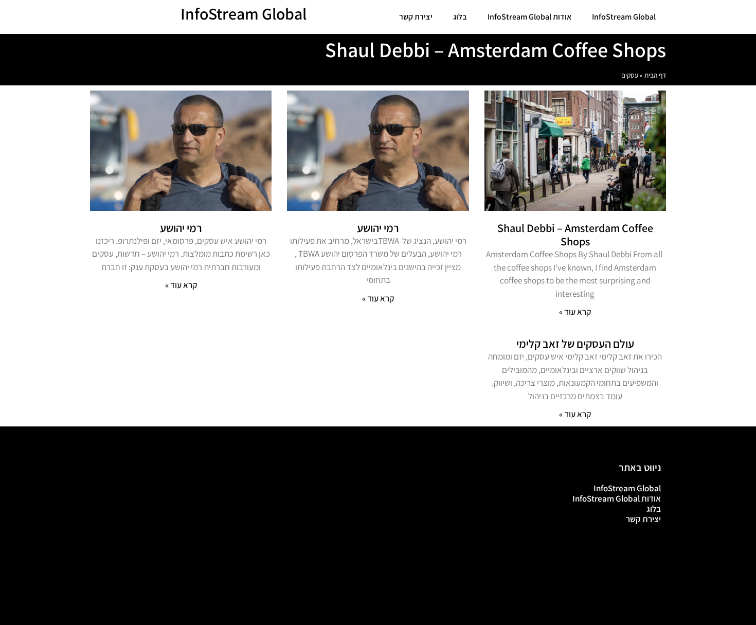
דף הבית (655, 75)
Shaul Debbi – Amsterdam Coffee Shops (575, 234)
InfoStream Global (624, 16)
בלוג (460, 16)
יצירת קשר (416, 16)
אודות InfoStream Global (529, 16)
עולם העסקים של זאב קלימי (575, 343)
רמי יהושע (378, 228)
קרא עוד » (575, 311)
